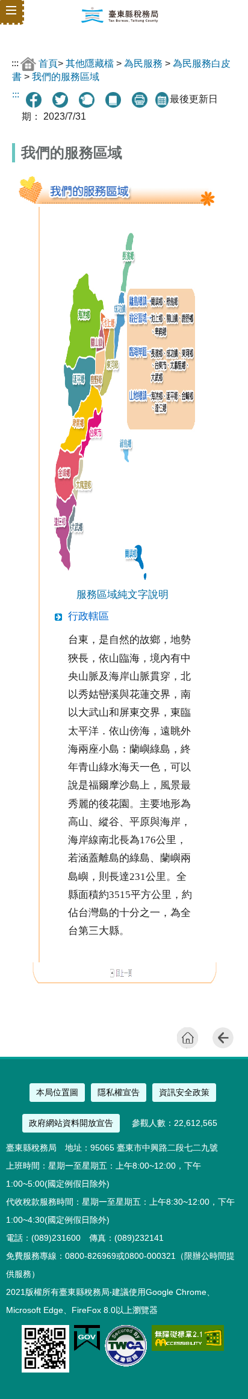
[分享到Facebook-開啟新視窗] (34, 100)
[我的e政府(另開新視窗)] (87, 1348)
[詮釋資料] (113, 100)
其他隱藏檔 (90, 63)
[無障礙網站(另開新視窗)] (188, 1347)
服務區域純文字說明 (122, 594)
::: (15, 63)
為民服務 (143, 63)
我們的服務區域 (65, 77)
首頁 (48, 63)
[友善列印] (139, 100)
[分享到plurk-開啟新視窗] (87, 100)
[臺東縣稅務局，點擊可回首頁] (120, 20)
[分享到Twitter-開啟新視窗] (60, 100)
